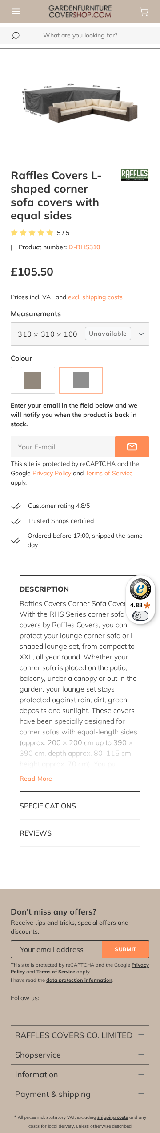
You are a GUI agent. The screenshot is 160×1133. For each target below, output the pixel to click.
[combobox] (80, 35)
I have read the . (62, 980)
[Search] (15, 36)
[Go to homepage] (80, 11)
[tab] (80, 683)
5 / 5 (63, 233)
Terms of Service (109, 473)
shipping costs (112, 1117)
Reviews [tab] (36, 832)
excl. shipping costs (95, 297)
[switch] (140, 616)
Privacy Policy (51, 473)
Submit (125, 949)
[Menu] (16, 11)
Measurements (36, 313)
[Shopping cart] (144, 11)
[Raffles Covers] (134, 195)
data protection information (79, 980)
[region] (80, 103)
